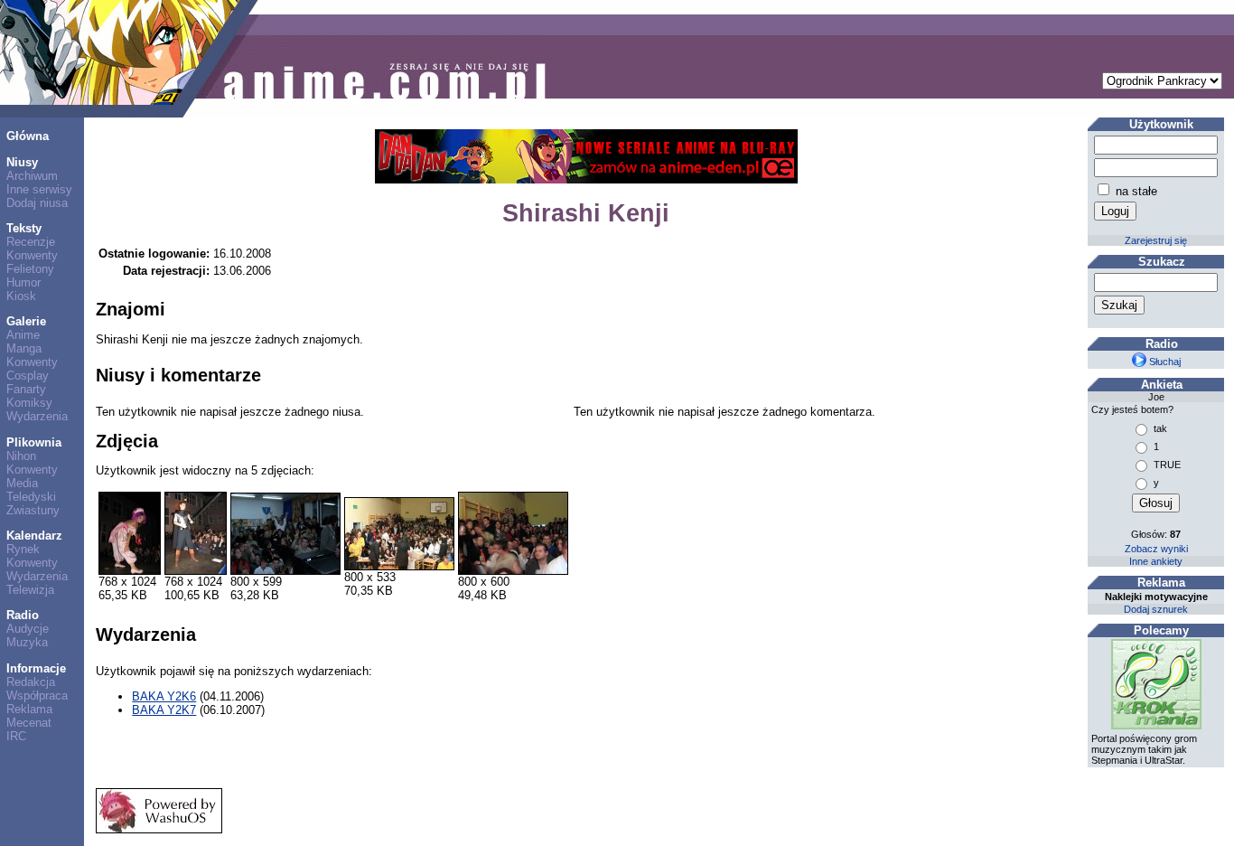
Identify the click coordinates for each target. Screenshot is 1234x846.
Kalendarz (34, 535)
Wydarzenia (37, 416)
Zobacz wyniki (1156, 548)
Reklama (29, 709)
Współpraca (37, 695)
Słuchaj (1163, 361)
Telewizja (30, 590)
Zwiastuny (33, 510)
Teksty (24, 228)
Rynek (23, 549)
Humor (23, 282)
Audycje (27, 628)
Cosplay (27, 375)
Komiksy (29, 402)
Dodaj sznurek (1156, 609)
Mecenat (28, 722)
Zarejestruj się (1156, 240)
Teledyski (31, 496)
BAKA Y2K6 (164, 696)
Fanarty (26, 389)
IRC (16, 736)
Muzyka (27, 642)
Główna (27, 136)
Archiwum (32, 176)
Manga (24, 348)
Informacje (36, 668)
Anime (23, 335)
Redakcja (30, 682)
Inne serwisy (39, 189)
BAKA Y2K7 (164, 710)
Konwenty (32, 255)
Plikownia (33, 442)
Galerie (26, 321)
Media (22, 483)
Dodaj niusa (37, 203)
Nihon (21, 456)
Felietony (30, 269)
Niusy (22, 162)
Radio (22, 615)
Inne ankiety (1156, 561)
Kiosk (21, 296)
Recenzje (30, 242)
